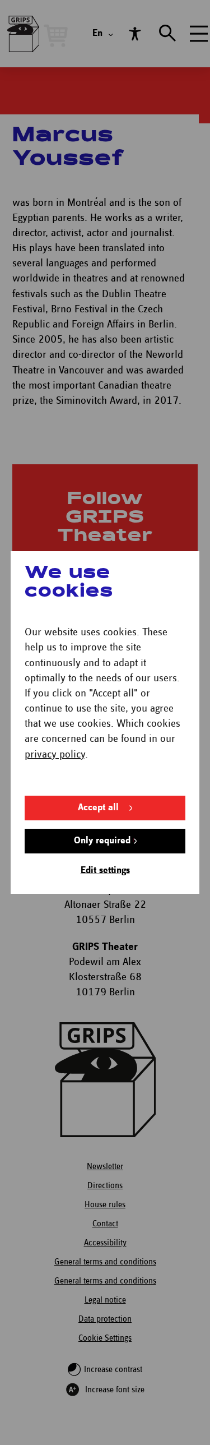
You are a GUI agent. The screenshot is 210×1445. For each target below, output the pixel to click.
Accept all (98, 808)
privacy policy (55, 754)
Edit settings (105, 870)
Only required (102, 841)
